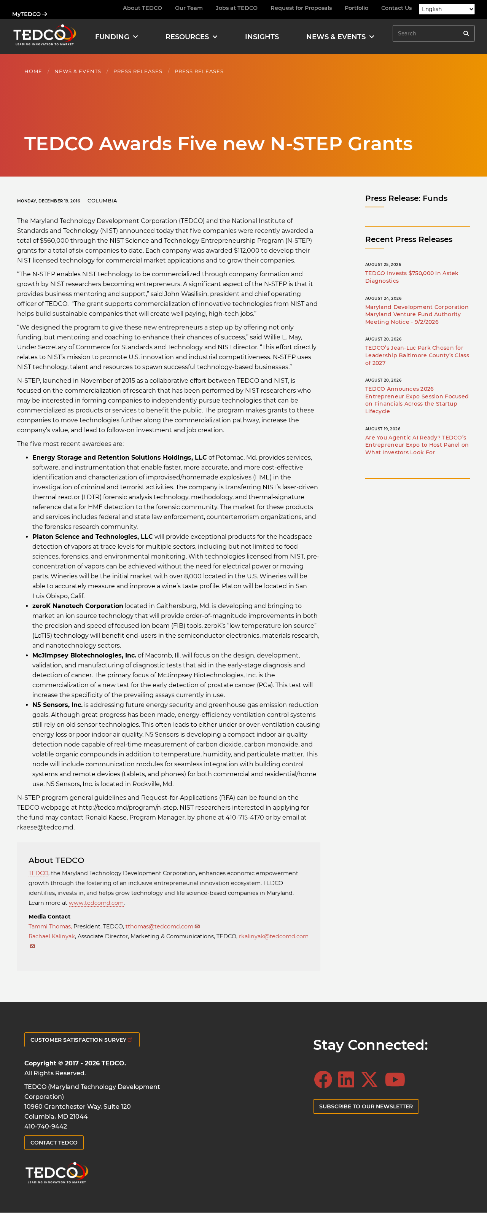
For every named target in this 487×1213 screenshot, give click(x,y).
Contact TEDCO (54, 1142)
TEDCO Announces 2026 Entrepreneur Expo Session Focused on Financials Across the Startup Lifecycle (417, 400)
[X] (371, 1079)
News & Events (77, 71)
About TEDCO (142, 8)
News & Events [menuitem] (336, 37)
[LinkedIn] (348, 1079)
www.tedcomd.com (96, 902)
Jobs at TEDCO (237, 8)
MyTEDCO (27, 14)
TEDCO (38, 873)
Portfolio (356, 8)
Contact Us (396, 8)
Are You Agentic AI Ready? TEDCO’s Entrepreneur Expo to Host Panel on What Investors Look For (417, 445)
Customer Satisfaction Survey (78, 1039)
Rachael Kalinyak (52, 936)
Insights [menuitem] (262, 37)
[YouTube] (397, 1079)
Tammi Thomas (50, 926)
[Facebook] (325, 1079)
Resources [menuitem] (187, 37)
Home (33, 71)
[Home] (44, 37)
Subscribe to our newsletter (366, 1106)
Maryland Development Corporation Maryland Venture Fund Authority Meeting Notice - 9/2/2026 (417, 314)
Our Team (189, 8)
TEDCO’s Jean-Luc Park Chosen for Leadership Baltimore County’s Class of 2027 (417, 355)
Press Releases (137, 71)
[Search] (466, 33)
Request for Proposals (301, 8)
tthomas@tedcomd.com (159, 926)
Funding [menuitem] (112, 37)
